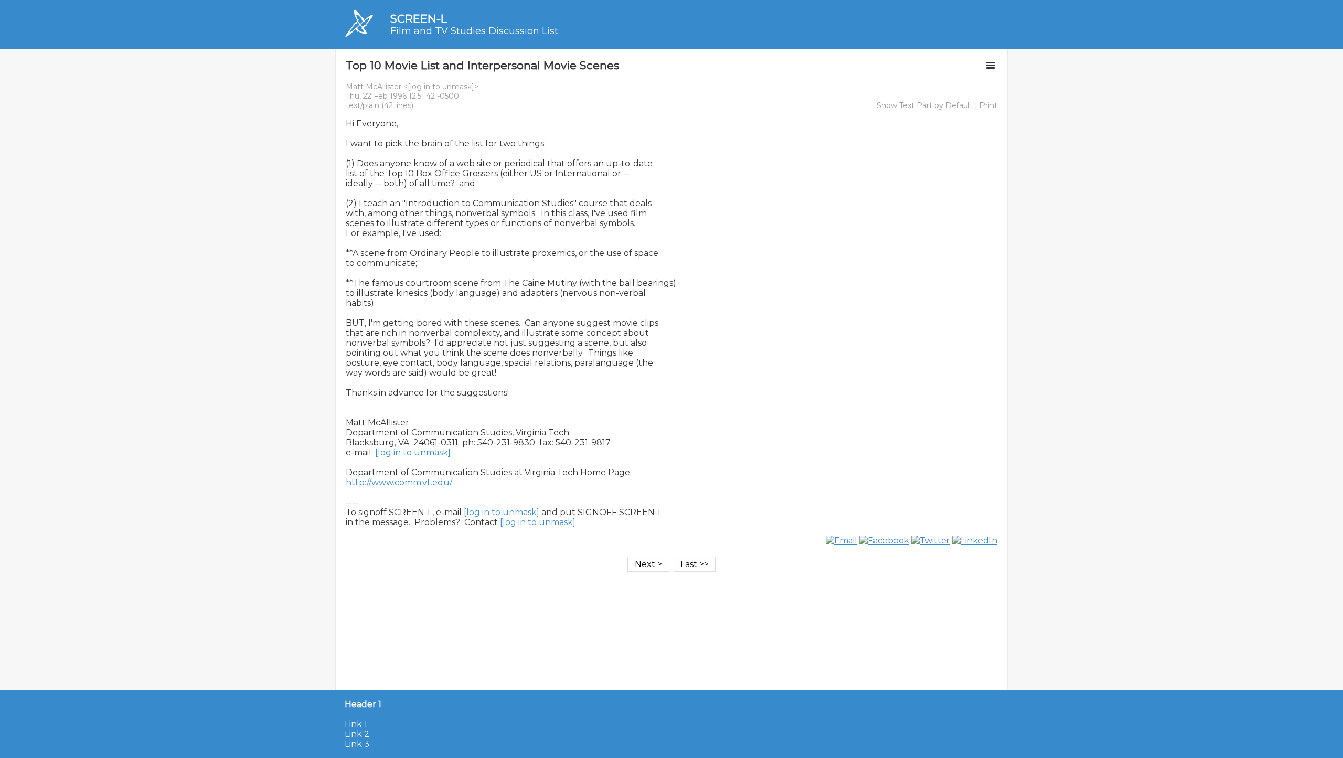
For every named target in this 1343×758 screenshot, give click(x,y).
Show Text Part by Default (925, 105)
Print (988, 105)
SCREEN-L (418, 18)
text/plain (362, 105)
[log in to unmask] (441, 86)
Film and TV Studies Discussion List (474, 31)
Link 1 (356, 724)
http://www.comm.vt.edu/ (399, 482)
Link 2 (357, 734)
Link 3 (357, 744)
